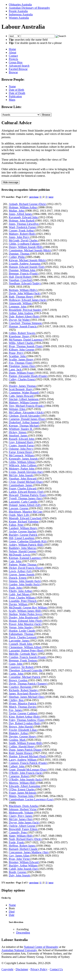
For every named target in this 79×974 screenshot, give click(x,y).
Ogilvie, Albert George (22, 825)
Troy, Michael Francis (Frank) (26, 405)
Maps (12, 99)
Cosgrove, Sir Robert (21, 667)
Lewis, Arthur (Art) (20, 571)
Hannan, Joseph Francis (23, 326)
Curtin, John (16, 673)
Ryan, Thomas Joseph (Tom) (26, 346)
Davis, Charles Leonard (23, 637)
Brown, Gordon (18, 680)
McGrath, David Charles (23, 240)
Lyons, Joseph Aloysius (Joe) (26, 471)
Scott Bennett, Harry (21, 389)
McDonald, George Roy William (28, 607)
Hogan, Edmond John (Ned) (26, 620)
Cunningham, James (21, 485)
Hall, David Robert (20, 276)
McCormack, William (22, 455)
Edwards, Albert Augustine (25, 786)
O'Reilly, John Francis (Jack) (26, 772)
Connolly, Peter (18, 832)
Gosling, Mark (17, 739)
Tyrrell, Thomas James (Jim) (25, 498)
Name (12, 86)
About (12, 52)
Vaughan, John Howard (23, 478)
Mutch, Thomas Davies (23, 706)
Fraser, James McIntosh (23, 792)
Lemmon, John (18, 306)
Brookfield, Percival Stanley (25, 309)
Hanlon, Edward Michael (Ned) (27, 756)
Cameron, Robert (19, 776)
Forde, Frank (17, 842)
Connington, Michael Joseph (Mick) (30, 250)
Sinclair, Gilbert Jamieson (24, 399)
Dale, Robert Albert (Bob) (24, 316)
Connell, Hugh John (21, 643)
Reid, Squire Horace (21, 753)
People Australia (18, 11)
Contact (13, 55)
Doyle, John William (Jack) (25, 293)
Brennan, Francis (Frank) (24, 273)
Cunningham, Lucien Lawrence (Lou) (31, 799)
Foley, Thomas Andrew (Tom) (27, 720)
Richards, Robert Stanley (24, 690)
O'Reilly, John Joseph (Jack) (25, 779)
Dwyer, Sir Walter (19, 319)
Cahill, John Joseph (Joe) (24, 868)
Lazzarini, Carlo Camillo (23, 501)
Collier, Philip (17, 257)
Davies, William (18, 604)
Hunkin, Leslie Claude (22, 630)
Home (12, 49)
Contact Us (56, 969)
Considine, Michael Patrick (25, 677)
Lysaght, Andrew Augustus (25, 263)
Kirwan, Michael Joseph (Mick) (27, 260)
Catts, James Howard (21, 395)
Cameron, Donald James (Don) (27, 419)
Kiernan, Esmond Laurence (25, 557)
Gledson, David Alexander (25, 415)
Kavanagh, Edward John (23, 217)
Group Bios (15, 62)
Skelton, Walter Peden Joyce (26, 614)
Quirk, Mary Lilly (19, 514)
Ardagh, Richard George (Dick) (28, 204)
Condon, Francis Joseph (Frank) (28, 657)
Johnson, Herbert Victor (23, 809)
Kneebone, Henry (19, 336)
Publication (15, 96)
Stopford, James (18, 435)
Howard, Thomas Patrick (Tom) (28, 495)
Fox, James (16, 710)
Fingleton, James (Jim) (22, 366)
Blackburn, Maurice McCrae (26, 511)
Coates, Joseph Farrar (22, 445)
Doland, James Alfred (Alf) (25, 505)
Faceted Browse (18, 69)
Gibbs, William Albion (22, 462)
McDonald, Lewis (20, 554)
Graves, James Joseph (22, 574)
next (51, 196)
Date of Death (17, 93)
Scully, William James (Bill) (25, 610)
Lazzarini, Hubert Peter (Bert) (26, 650)
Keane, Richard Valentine (24, 521)
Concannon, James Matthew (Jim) (29, 852)
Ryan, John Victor (19, 858)
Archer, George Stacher (23, 531)
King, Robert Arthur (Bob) (25, 716)
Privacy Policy (38, 969)
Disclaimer (22, 969)
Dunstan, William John (22, 270)
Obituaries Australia (20, 4)
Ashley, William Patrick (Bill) (26, 544)
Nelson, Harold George (23, 551)
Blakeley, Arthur (19, 733)
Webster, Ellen (17, 409)
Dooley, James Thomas (23, 386)
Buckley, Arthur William (23, 865)
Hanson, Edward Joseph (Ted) (27, 266)
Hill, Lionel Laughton (22, 538)
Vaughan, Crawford (21, 280)
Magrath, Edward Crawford (25, 518)
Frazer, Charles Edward (23, 488)
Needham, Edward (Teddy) (25, 283)
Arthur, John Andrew (21, 313)
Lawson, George (19, 508)
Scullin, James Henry (21, 359)
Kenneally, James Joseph (23, 458)
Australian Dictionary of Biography (29, 7)
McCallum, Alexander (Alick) (26, 412)
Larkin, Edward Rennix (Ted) (26, 491)
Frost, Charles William (22, 597)
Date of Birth (16, 89)
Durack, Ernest (18, 577)
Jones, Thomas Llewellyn (24, 223)
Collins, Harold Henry (22, 746)
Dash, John (16, 587)
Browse (13, 72)
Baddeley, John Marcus (23, 548)
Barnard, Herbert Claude (23, 849)
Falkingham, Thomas (21, 634)
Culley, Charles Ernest (22, 379)
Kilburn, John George (22, 349)
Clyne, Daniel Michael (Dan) (26, 481)
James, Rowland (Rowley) (24, 693)
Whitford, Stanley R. (21, 429)
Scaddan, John (17, 356)
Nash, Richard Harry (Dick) (25, 839)
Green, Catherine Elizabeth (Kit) (28, 541)
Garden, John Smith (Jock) (25, 584)
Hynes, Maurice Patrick (23, 703)
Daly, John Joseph (20, 875)
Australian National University (19, 950)
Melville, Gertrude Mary (23, 653)
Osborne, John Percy (21, 448)
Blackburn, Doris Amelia (24, 806)
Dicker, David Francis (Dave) (26, 567)
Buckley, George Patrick (23, 534)
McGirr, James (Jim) (21, 819)
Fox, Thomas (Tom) (21, 362)
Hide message (10, 182)
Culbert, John (17, 766)
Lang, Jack (15, 369)
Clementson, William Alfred (25, 647)
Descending (23, 932)
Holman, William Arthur (23, 207)
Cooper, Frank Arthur (22, 230)
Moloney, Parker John (22, 468)
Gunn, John (16, 663)
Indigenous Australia (21, 14)
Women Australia (19, 17)
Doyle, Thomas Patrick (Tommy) (28, 683)
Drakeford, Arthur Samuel (24, 422)
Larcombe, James (19, 640)
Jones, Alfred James (21, 214)
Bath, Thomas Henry (21, 296)
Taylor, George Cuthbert (23, 713)
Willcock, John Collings (23, 465)
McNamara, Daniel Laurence (26, 339)
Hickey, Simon (18, 432)
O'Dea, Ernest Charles (22, 789)
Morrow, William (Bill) (22, 782)
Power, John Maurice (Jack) (25, 624)
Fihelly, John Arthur (21, 591)
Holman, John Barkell (22, 220)
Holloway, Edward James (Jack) (28, 300)
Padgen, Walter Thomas (23, 564)
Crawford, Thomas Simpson (25, 323)
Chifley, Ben (16, 700)
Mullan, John (17, 210)
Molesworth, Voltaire (21, 812)
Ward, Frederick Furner (23, 227)
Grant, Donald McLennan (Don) (28, 769)
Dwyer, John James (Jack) (24, 822)
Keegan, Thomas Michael (24, 425)
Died (12, 911)
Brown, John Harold (21, 726)
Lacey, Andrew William (23, 759)
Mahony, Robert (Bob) (22, 233)
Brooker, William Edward (24, 862)
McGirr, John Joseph (21, 475)
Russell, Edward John (22, 438)
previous (33, 196)
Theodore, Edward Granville (26, 670)
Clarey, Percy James (21, 815)
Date (11, 914)
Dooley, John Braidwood (24, 617)
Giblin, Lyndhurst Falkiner (24, 243)
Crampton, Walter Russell (24, 392)
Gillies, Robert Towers (22, 333)
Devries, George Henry (23, 736)
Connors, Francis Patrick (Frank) (28, 763)
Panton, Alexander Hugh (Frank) (28, 376)
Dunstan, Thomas (19, 253)
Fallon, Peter (16, 524)
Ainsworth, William (20, 303)
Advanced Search (19, 65)
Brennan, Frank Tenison (23, 660)
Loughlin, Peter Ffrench (23, 600)
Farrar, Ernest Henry (21, 452)
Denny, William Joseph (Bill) (26, 247)
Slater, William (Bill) (21, 835)
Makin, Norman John (21, 796)
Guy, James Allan (19, 855)
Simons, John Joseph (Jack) (25, 581)
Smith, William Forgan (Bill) (26, 743)
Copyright (7, 969)
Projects (13, 59)
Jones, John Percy (19, 237)
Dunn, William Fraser (22, 372)
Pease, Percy (16, 352)
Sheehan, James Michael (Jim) (27, 696)
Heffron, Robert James (22, 845)
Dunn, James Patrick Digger (25, 749)
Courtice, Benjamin (20, 686)
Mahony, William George (24, 402)
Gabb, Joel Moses (19, 594)
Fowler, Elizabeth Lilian (23, 729)
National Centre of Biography (41, 946)
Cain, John (15, 561)
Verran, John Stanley (21, 627)
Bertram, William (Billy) (23, 290)
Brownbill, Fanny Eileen (23, 829)
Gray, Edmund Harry (21, 442)
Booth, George (18, 872)
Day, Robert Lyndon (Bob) (25, 723)
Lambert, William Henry (23, 528)
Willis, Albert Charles (21, 343)
